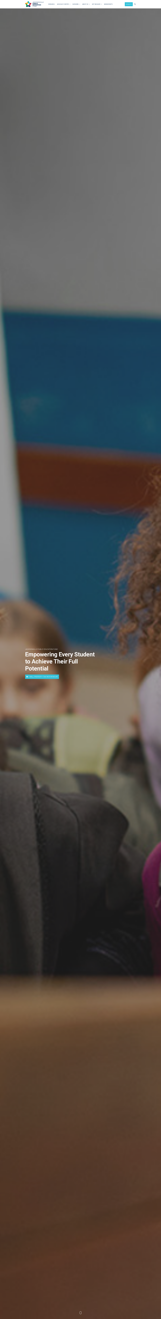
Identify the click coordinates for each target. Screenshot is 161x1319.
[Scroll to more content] (80, 1312)
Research (51, 4)
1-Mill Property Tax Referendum (43, 677)
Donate (129, 4)
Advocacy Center (63, 4)
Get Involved (96, 4)
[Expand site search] (135, 4)
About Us (85, 4)
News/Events (108, 4)
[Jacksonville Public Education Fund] (34, 4)
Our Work (75, 4)
